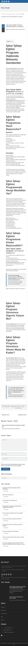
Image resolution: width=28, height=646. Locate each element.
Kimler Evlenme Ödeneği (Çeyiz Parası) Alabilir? (13, 513)
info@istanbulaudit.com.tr (9, 632)
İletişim (2, 620)
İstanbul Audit (7, 406)
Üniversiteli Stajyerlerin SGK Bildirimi (11, 531)
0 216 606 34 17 (16, 1)
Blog (2, 616)
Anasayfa (3, 607)
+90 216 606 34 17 (9, 628)
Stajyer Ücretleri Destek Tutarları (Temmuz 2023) (13, 537)
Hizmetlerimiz (4, 613)
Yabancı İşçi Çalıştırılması (8, 494)
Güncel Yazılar (17, 406)
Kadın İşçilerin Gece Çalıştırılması (10, 500)
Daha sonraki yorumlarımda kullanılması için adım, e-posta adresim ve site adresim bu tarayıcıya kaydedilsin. (13, 465)
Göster (11, 41)
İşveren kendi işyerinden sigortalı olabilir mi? (12, 518)
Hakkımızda (3, 610)
